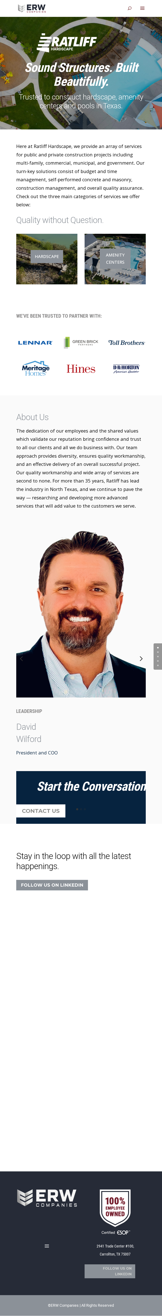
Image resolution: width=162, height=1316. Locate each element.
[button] (21, 659)
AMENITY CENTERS (115, 258)
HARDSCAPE (47, 256)
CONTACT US (41, 811)
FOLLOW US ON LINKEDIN (52, 885)
